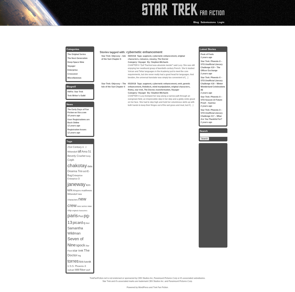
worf (88, 270)
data (89, 166)
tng (79, 255)
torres (73, 261)
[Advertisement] (147, 35)
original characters (180, 87)
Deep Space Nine (75, 62)
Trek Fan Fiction (160, 287)
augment (147, 56)
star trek (139, 90)
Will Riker (80, 269)
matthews (86, 190)
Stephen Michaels (159, 62)
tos (81, 261)
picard (78, 222)
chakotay (77, 165)
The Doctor (163, 59)
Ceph (70, 159)
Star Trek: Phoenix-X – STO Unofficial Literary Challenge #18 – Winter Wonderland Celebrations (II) (213, 83)
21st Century (74, 146)
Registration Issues (76, 129)
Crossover (72, 74)
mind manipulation (161, 87)
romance (144, 59)
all (79, 151)
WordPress (143, 287)
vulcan (70, 269)
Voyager (142, 62)
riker (88, 223)
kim (88, 185)
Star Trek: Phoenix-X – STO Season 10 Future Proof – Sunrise (211, 100)
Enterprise (72, 70)
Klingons (77, 190)
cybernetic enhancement (164, 56)
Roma (131, 90)
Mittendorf (72, 194)
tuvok (87, 261)
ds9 (85, 171)
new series (82, 206)
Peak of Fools (207, 54)
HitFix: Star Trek (75, 92)
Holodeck (146, 87)
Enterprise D (73, 179)
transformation (163, 90)
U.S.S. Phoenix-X (76, 266)
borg (88, 156)
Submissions (208, 22)
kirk (69, 190)
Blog (196, 22)
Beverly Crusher (76, 156)
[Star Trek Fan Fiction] (183, 14)
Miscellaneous (74, 78)
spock (80, 245)
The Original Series (76, 54)
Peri (80, 216)
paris (72, 215)
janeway (76, 184)
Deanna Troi (74, 171)
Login (220, 22)
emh (180, 83)
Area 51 (86, 151)
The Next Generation (77, 58)
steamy (153, 59)
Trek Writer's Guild (76, 95)
